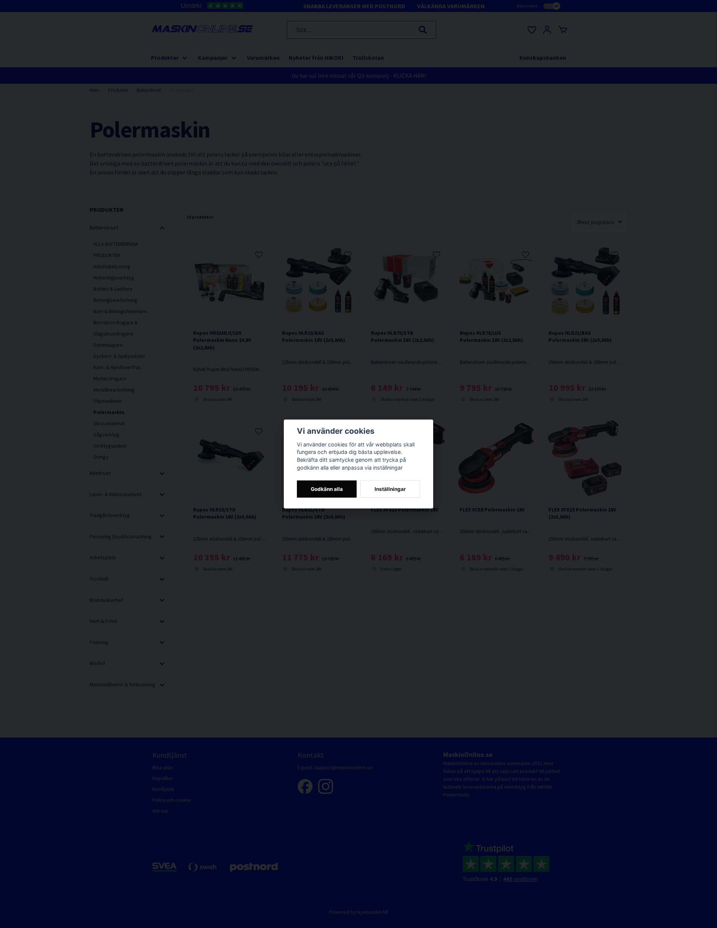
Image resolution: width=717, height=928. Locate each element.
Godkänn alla (327, 489)
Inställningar (390, 489)
